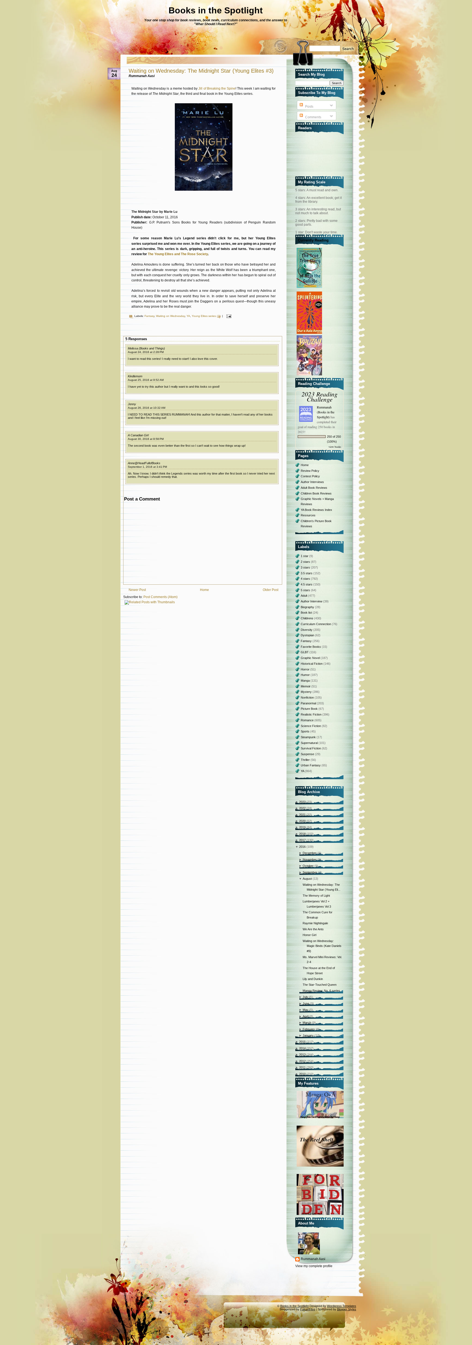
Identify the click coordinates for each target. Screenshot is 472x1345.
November (310, 859)
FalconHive (307, 1309)
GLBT (305, 652)
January (308, 1035)
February (309, 1029)
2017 (302, 840)
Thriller (306, 759)
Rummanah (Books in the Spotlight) (325, 412)
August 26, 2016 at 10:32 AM (146, 407)
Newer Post (137, 590)
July (305, 997)
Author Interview (312, 601)
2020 (302, 821)
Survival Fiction (311, 748)
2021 (302, 814)
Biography (308, 607)
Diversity (307, 629)
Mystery (306, 691)
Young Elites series (204, 315)
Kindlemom (135, 376)
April (305, 1016)
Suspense (308, 754)
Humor (306, 674)
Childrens (307, 618)
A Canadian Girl (138, 435)
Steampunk (309, 737)
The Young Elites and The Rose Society (178, 254)
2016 (302, 846)
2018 (302, 833)
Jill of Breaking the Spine (216, 88)
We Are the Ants (313, 929)
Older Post (270, 590)
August (307, 878)
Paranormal (309, 703)
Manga (306, 680)
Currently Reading (313, 240)
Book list (307, 612)
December (310, 853)
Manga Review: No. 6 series (321, 990)
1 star (305, 556)
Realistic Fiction (311, 714)
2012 (302, 1061)
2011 (302, 1067)
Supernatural (309, 742)
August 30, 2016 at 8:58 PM (146, 438)
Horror (305, 669)
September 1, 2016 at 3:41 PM (147, 466)
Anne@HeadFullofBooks (144, 463)
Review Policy (310, 470)
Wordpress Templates (341, 1306)
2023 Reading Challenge (320, 396)
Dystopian (308, 635)
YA (188, 315)
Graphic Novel (311, 658)
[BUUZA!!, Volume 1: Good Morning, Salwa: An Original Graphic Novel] (310, 376)
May (305, 1009)
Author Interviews (312, 482)
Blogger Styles (346, 1309)
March (307, 1022)
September (310, 872)
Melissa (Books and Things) (146, 348)
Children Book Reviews (316, 493)
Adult (304, 595)
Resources (308, 515)
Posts (308, 106)
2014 (302, 1048)
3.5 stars (307, 573)
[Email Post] (228, 315)
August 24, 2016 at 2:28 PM (146, 352)
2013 (302, 1054)
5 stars (306, 590)
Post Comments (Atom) (160, 597)
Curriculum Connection (316, 624)
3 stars (306, 567)
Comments (312, 117)
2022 (302, 808)
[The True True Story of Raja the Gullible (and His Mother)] (310, 288)
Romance (307, 720)
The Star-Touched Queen (320, 984)
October (308, 865)
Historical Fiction (312, 663)
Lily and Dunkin (313, 979)
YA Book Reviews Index (316, 509)
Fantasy (149, 315)
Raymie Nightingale (315, 923)
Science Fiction (311, 726)
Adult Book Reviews (314, 487)
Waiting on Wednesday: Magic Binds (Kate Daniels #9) (322, 946)
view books (335, 447)
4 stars (306, 578)
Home (204, 590)
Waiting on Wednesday (170, 315)
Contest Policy (310, 476)
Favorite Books (311, 646)
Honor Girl (309, 935)
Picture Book (309, 708)
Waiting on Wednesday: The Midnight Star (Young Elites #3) (201, 71)
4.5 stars (307, 584)
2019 (302, 827)
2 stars (306, 561)
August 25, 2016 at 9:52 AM (146, 379)
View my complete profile (313, 1266)
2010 (302, 1074)
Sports (305, 731)
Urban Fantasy (311, 765)
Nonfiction (308, 697)
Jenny (132, 404)
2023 (302, 802)
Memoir (306, 686)
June (306, 1003)
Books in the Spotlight (216, 10)
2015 (302, 1041)
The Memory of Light (316, 895)
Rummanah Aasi (313, 1259)
